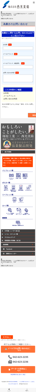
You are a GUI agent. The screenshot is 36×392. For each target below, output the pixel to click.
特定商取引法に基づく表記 (18, 374)
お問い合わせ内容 (11, 72)
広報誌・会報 (18, 178)
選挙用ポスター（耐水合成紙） (13, 191)
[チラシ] (14, 199)
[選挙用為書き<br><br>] (21, 187)
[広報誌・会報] (18, 175)
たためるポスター (28, 190)
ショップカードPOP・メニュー (19, 214)
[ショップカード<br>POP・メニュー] (19, 210)
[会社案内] (25, 175)
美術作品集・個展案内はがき (18, 225)
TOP (17, 14)
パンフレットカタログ (11, 179)
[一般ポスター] (6, 187)
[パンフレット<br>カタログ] (11, 175)
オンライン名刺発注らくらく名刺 (10, 214)
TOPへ (27, 390)
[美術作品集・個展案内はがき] (18, 222)
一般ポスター (6, 190)
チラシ (14, 202)
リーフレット (21, 202)
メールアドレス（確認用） (13, 63)
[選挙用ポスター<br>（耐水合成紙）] (13, 187)
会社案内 (25, 178)
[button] (7, 337)
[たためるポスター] (29, 187)
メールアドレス (10, 54)
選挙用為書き (21, 190)
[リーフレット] (21, 199)
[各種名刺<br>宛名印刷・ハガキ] (26, 210)
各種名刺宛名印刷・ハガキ (26, 214)
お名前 (7, 44)
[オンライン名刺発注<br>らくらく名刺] (10, 210)
